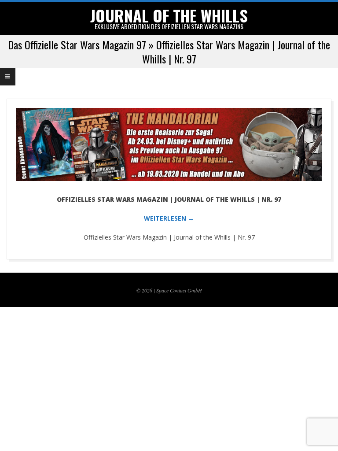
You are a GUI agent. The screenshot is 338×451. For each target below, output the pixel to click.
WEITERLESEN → (169, 218)
